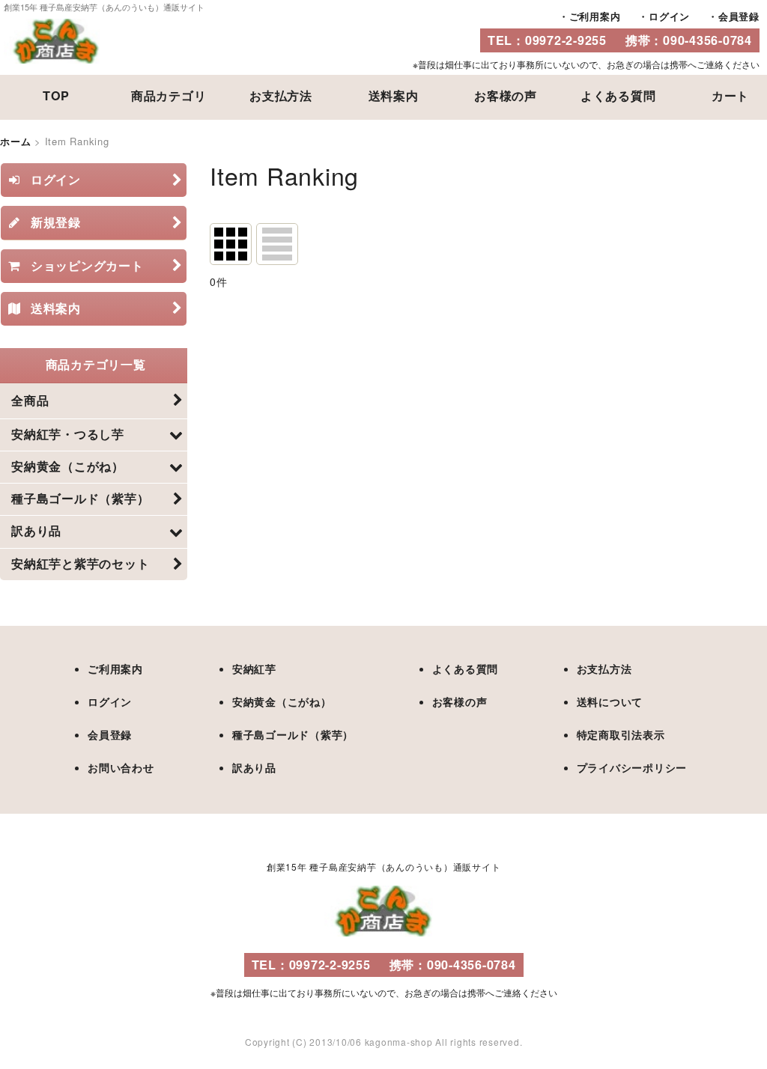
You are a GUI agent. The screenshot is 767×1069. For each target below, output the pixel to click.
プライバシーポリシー (632, 767)
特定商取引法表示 (621, 734)
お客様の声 (505, 95)
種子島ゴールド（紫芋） (293, 734)
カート (730, 95)
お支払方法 (280, 95)
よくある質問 (618, 95)
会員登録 (739, 16)
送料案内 (394, 95)
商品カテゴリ (169, 95)
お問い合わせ (121, 767)
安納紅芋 (254, 668)
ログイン (669, 16)
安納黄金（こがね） (282, 701)
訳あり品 (254, 767)
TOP (56, 95)
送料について (610, 701)
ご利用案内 (595, 16)
